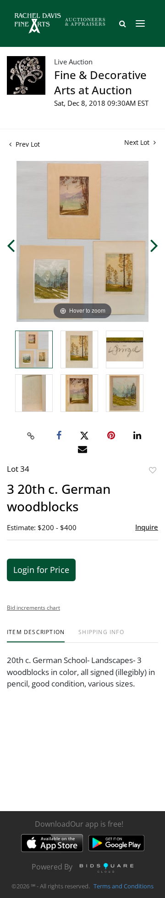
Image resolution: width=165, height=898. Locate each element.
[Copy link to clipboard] (31, 435)
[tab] (36, 635)
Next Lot (137, 142)
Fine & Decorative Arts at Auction (100, 82)
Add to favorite (152, 470)
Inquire (146, 527)
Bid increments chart (33, 608)
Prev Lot (27, 144)
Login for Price (41, 569)
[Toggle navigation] (140, 23)
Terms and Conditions (124, 886)
